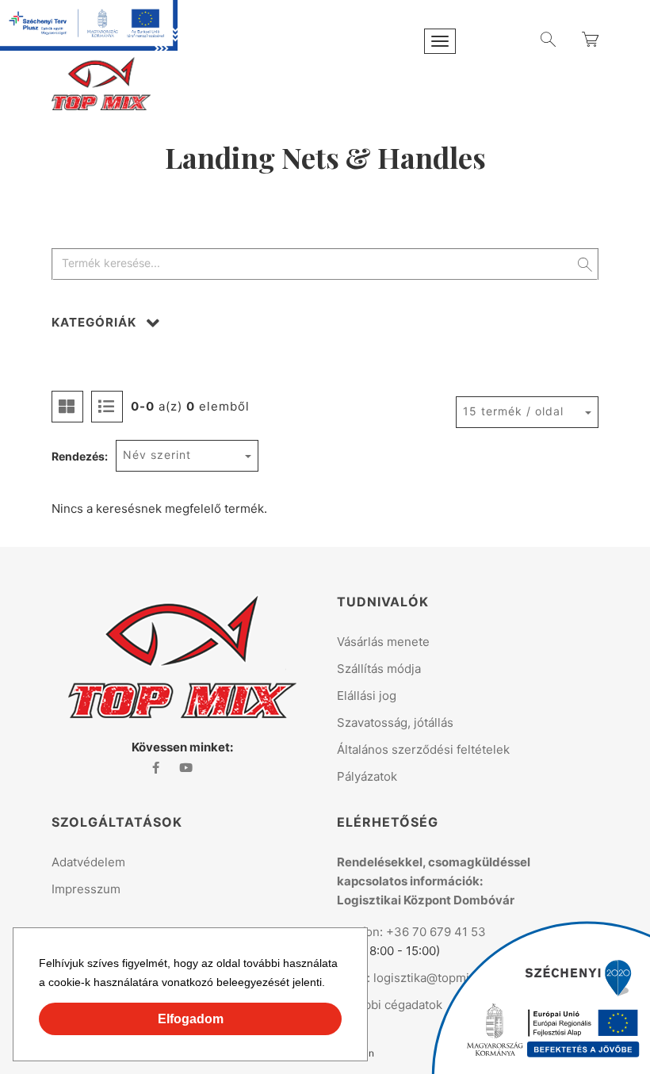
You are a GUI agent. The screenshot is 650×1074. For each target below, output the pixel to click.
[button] (330, 984)
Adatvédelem (88, 862)
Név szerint (157, 454)
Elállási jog (366, 695)
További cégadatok (389, 1004)
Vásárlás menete (383, 641)
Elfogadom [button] (191, 1019)
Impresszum (86, 888)
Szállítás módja (379, 668)
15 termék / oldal (513, 411)
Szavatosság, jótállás (395, 722)
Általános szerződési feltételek (423, 749)
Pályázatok (367, 776)
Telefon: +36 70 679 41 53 (411, 931)
